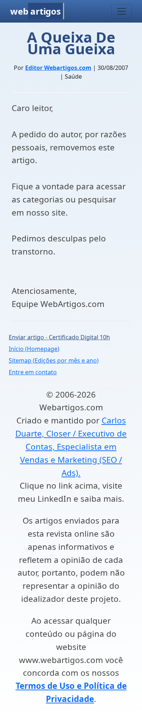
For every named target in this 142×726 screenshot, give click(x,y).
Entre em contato (33, 372)
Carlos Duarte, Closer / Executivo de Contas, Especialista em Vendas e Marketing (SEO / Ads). (71, 446)
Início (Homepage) (34, 349)
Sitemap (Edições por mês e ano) (54, 360)
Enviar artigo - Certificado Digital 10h (59, 337)
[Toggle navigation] (121, 11)
